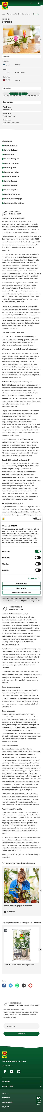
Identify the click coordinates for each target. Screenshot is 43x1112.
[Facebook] (4, 1071)
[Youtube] (11, 1071)
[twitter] (10, 985)
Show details (32, 578)
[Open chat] (39, 1100)
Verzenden (21, 1033)
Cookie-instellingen (7, 1102)
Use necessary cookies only (21, 592)
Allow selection (21, 588)
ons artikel (5, 857)
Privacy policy (6, 1098)
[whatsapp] (17, 985)
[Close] (31, 3)
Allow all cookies (21, 584)
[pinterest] (30, 985)
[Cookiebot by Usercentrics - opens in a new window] (32, 518)
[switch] (38, 557)
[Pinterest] (18, 1071)
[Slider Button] (40, 39)
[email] (23, 985)
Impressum (5, 1093)
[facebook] (4, 985)
